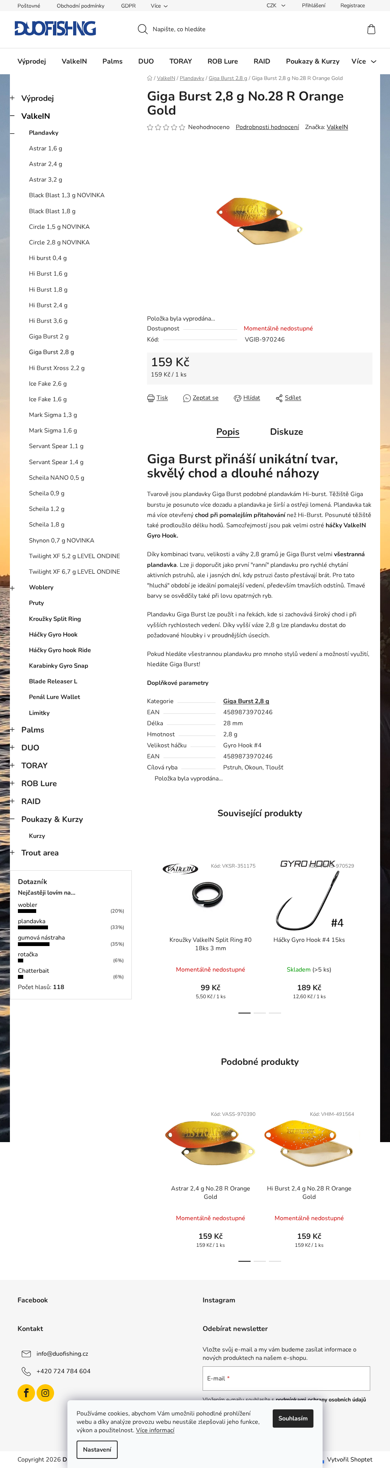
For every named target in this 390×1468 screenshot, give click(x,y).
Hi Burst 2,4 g (48, 305)
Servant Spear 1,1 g (56, 446)
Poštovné (29, 6)
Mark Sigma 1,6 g (53, 430)
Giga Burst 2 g (49, 336)
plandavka (31, 921)
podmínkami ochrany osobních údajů (321, 1399)
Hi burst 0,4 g (48, 258)
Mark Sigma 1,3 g (53, 415)
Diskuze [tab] (286, 432)
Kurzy (37, 836)
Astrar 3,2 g (45, 180)
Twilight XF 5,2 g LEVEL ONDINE (74, 556)
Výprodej (37, 98)
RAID (31, 801)
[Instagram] (45, 1393)
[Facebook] (26, 1393)
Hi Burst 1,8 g (48, 290)
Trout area (40, 852)
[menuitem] (32, 61)
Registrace (352, 5)
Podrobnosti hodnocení (267, 127)
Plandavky (43, 133)
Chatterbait (33, 971)
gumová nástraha (41, 937)
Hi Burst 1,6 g (48, 274)
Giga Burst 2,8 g (51, 352)
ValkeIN (35, 116)
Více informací (155, 1430)
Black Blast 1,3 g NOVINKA (67, 195)
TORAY (34, 765)
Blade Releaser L (53, 681)
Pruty (36, 603)
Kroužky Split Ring (55, 619)
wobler (27, 905)
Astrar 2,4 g (45, 164)
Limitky (39, 713)
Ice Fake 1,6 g (48, 399)
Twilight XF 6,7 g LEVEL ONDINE (74, 572)
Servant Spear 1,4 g (56, 462)
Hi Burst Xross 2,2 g (57, 368)
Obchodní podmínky (80, 6)
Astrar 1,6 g (45, 148)
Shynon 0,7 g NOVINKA (61, 540)
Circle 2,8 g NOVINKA (59, 242)
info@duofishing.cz (62, 1354)
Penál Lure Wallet (54, 697)
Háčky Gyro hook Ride (60, 650)
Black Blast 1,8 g (52, 211)
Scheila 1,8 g (46, 524)
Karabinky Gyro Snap (58, 666)
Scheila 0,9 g (46, 493)
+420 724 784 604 (64, 1371)
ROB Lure (39, 783)
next (366, 933)
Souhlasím (293, 1418)
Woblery (41, 587)
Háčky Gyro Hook (53, 634)
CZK (272, 5)
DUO (30, 747)
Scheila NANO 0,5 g (56, 478)
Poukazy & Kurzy (52, 819)
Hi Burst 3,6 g (48, 321)
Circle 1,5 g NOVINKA (59, 227)
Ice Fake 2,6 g (48, 384)
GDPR (128, 6)
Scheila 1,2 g (46, 509)
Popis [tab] (228, 432)
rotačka (28, 954)
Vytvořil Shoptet (349, 1459)
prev (153, 933)
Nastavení (97, 1450)
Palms (32, 729)
